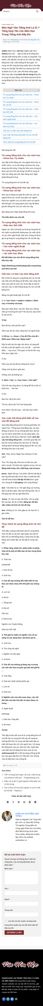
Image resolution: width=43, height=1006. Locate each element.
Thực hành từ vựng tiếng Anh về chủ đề (19, 142)
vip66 (18, 954)
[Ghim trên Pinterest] (30, 802)
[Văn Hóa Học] (21, 6)
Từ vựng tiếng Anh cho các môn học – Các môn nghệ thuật (20, 117)
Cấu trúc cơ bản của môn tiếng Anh (17, 131)
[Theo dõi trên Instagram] (8, 999)
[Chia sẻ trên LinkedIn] (35, 802)
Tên (7, 889)
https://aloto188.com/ (25, 957)
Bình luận (9, 869)
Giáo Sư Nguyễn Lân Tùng (27, 815)
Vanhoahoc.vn (16, 40)
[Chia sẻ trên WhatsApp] (7, 802)
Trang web (9, 910)
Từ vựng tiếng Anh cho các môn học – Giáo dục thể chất (20, 110)
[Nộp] (37, 11)
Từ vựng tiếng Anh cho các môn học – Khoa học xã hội (21, 103)
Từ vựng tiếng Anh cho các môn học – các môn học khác (20, 124)
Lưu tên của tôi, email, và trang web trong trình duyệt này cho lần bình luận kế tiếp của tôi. (21, 924)
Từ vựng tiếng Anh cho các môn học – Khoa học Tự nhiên (21, 96)
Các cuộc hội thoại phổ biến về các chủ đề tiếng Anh (20, 136)
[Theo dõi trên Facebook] (4, 999)
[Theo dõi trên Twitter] (12, 999)
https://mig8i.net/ (7, 957)
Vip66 (2, 954)
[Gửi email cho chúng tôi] (16, 999)
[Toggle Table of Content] (37, 90)
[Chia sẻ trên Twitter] (18, 802)
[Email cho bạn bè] (24, 802)
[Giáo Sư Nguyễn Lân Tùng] (7, 816)
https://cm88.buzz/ (29, 954)
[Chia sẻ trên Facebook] (13, 802)
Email (7, 899)
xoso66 (10, 954)
